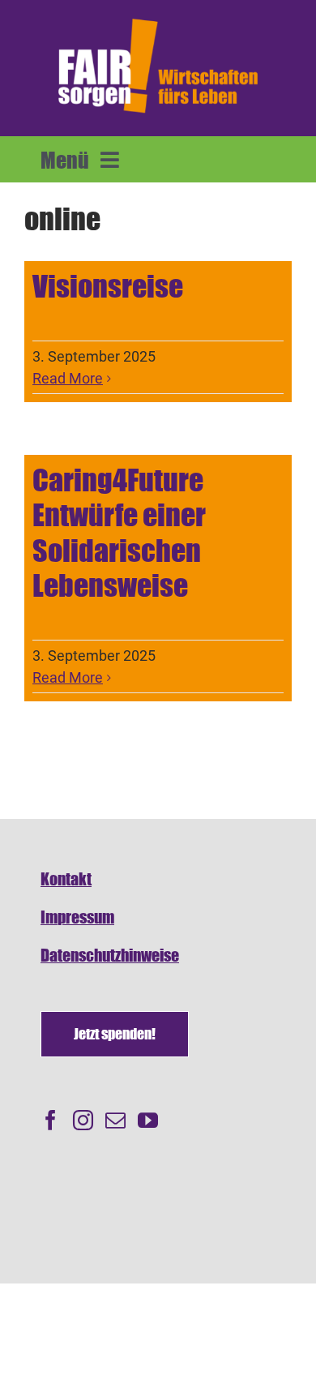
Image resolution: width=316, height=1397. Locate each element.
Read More (67, 378)
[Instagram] (83, 1120)
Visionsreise (107, 286)
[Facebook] (51, 1120)
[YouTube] (148, 1120)
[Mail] (115, 1120)
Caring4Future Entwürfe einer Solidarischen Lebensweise (119, 532)
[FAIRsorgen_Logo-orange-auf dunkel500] (158, 19)
